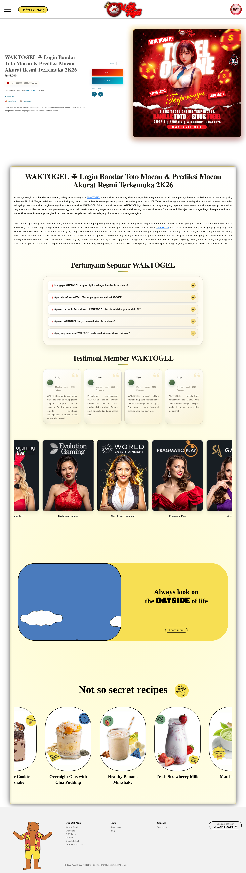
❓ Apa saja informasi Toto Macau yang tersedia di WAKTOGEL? (87, 297)
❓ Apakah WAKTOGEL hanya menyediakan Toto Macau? (83, 321)
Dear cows (116, 827)
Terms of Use (121, 865)
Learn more (176, 630)
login (107, 72)
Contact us (162, 827)
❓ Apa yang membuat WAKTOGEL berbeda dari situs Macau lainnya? (90, 333)
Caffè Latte (71, 834)
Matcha (69, 837)
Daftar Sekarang (33, 10)
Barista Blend (72, 827)
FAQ (113, 831)
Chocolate (70, 831)
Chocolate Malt (73, 841)
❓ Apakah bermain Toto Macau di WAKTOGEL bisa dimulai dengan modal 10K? (96, 309)
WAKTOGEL (93, 197)
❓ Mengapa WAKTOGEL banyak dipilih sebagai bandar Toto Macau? (89, 285)
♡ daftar (107, 80)
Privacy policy (107, 865)
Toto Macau (162, 227)
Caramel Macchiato (75, 844)
